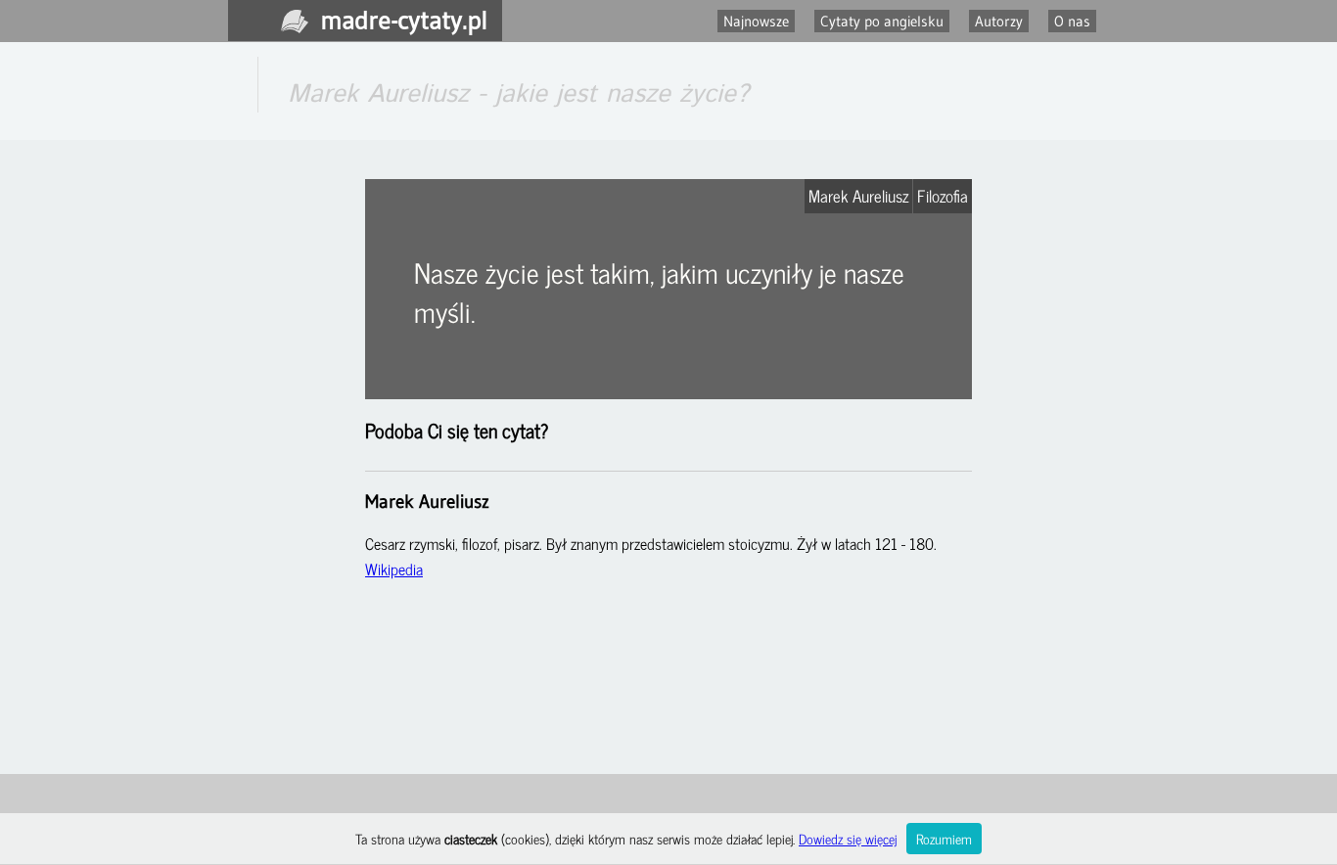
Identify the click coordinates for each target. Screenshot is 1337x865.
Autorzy (999, 21)
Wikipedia (394, 568)
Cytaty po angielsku (882, 21)
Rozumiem (944, 838)
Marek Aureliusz (858, 195)
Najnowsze (756, 21)
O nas (1072, 21)
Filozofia (942, 195)
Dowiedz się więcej (848, 838)
